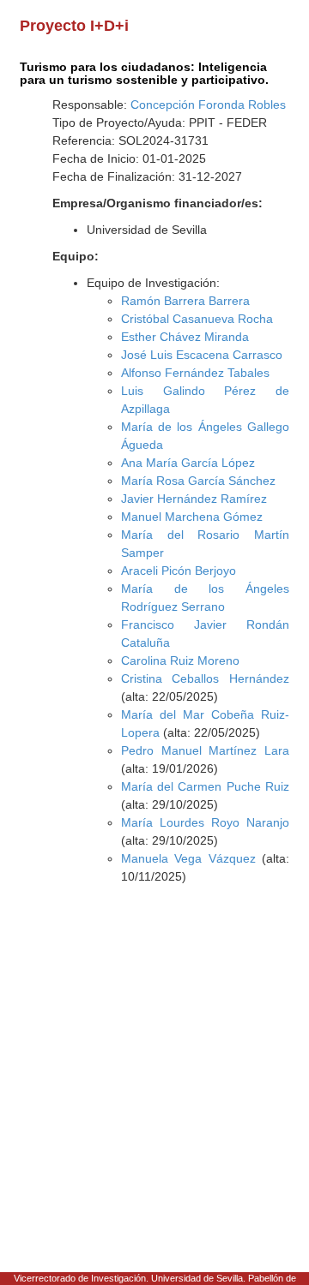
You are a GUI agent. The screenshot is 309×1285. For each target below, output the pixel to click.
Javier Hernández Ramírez (194, 498)
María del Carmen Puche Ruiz (205, 786)
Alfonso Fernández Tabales (195, 373)
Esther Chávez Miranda (185, 337)
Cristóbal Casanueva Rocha (197, 319)
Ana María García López (188, 462)
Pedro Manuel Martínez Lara (205, 750)
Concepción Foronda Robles (208, 104)
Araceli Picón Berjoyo (178, 570)
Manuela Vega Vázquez (188, 858)
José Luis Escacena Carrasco (201, 355)
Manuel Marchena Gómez (192, 516)
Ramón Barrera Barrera (185, 301)
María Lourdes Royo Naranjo (205, 822)
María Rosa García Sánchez (198, 480)
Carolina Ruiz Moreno (180, 660)
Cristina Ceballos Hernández (205, 678)
